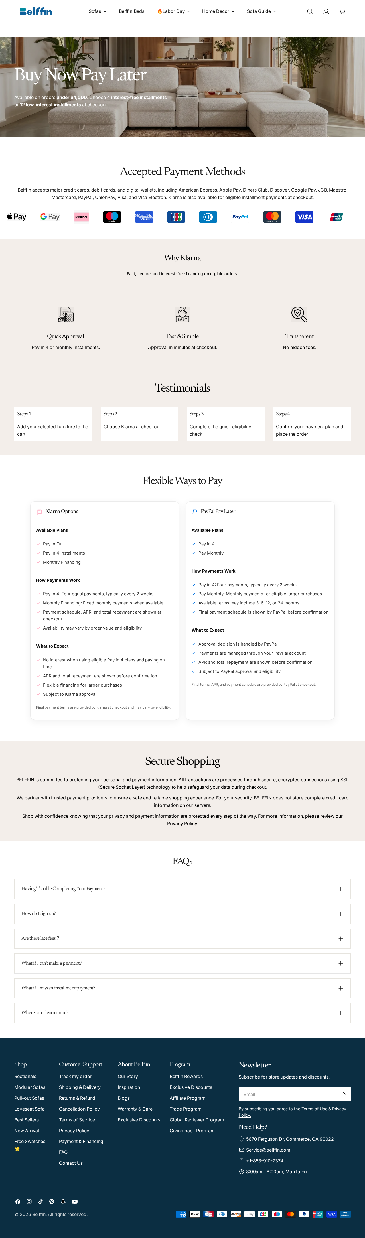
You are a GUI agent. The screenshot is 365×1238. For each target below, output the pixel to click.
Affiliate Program (188, 1098)
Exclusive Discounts (139, 1120)
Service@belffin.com (268, 1150)
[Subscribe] (344, 1094)
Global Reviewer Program (197, 1120)
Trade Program (186, 1109)
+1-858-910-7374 (264, 1161)
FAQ (63, 1152)
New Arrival (26, 1130)
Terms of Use (314, 1108)
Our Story (128, 1076)
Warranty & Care (135, 1109)
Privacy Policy (74, 1130)
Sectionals (25, 1076)
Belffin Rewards (186, 1076)
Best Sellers (26, 1120)
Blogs (124, 1098)
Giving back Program (192, 1130)
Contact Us (71, 1163)
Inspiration (129, 1087)
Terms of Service (77, 1120)
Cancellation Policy (79, 1109)
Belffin (39, 1214)
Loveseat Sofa (29, 1109)
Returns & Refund (77, 1098)
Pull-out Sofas (29, 1098)
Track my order (75, 1076)
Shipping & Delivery (80, 1087)
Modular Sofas (29, 1087)
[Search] (310, 11)
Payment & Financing (81, 1141)
